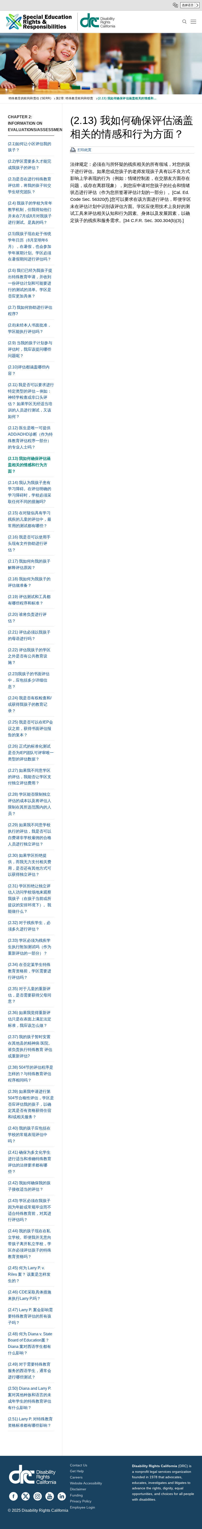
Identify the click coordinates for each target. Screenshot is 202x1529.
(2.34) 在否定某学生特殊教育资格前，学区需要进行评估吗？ (29, 970)
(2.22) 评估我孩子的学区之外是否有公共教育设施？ (29, 656)
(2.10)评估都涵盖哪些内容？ (29, 370)
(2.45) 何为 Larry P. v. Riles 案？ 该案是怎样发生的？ (29, 1274)
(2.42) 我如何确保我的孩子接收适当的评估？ (29, 1186)
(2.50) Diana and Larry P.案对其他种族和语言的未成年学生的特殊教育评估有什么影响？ (29, 1398)
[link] (97, 27)
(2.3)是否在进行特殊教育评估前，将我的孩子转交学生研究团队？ (29, 185)
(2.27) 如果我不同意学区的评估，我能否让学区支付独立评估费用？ (29, 776)
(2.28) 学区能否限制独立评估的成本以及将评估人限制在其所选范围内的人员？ (29, 804)
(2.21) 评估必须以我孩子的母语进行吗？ (29, 635)
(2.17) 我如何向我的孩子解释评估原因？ (29, 564)
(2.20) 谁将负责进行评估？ (27, 617)
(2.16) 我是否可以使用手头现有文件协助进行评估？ (29, 543)
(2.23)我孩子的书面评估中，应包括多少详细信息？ (29, 680)
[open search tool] (184, 21)
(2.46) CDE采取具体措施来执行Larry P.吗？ (29, 1295)
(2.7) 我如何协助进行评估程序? (30, 310)
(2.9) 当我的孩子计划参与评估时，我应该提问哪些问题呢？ (30, 349)
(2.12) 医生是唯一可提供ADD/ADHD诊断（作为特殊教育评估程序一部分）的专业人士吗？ (30, 437)
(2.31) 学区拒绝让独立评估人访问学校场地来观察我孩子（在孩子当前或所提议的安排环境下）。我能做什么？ (29, 899)
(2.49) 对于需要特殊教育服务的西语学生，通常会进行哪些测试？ (29, 1370)
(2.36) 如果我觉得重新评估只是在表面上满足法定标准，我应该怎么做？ (29, 1019)
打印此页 (84, 150)
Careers (76, 1477)
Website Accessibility (86, 1483)
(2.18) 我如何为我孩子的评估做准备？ (29, 582)
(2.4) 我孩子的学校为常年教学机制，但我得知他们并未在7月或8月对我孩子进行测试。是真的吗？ (30, 212)
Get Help (77, 1471)
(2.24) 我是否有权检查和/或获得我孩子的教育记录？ (29, 704)
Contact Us (78, 1465)
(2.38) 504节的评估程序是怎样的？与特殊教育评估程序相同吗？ (30, 1073)
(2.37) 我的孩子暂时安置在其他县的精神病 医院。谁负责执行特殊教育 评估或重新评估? (30, 1046)
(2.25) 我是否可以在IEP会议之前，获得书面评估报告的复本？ (30, 728)
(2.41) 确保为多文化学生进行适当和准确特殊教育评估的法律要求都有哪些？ (29, 1162)
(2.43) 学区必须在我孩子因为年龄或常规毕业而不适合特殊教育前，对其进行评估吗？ (29, 1210)
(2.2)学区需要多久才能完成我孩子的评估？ (29, 164)
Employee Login (82, 1507)
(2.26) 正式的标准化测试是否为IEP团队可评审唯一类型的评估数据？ (31, 752)
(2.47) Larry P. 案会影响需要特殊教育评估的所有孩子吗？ (30, 1316)
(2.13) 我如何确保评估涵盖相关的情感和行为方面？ (29, 464)
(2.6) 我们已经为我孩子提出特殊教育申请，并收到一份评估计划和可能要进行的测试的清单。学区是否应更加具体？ (30, 283)
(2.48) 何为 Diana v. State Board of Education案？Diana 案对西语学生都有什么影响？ (30, 1343)
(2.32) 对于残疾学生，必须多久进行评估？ (29, 926)
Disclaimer (78, 1489)
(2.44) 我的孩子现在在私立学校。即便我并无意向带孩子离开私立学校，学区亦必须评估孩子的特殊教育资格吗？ (29, 1244)
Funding (76, 1495)
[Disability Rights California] (32, 1475)
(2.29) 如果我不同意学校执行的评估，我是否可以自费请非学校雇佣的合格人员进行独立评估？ (29, 834)
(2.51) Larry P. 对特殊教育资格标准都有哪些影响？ (30, 1422)
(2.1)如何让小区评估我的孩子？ (29, 147)
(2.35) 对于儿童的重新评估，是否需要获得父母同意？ (29, 995)
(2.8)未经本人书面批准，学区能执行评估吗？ (29, 328)
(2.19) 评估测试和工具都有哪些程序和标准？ (29, 600)
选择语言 (188, 5)
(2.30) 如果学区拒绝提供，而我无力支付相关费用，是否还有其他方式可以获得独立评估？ (29, 865)
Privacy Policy (80, 1501)
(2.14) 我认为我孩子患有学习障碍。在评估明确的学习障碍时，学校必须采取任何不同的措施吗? (29, 492)
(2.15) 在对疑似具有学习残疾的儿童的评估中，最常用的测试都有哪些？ (29, 519)
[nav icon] (193, 22)
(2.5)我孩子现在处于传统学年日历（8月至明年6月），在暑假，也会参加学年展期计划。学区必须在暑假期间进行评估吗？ (29, 246)
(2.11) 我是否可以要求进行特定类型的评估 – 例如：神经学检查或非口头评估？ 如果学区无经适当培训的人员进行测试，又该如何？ (31, 401)
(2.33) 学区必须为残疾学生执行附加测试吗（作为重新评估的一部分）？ (29, 946)
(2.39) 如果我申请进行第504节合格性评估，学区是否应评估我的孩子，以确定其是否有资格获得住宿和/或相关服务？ (31, 1104)
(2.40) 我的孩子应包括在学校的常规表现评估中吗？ (29, 1134)
